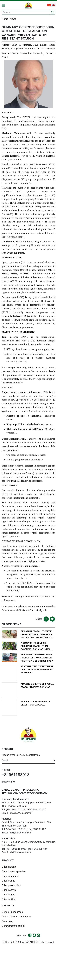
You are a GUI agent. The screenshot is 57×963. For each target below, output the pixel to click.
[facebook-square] (29, 935)
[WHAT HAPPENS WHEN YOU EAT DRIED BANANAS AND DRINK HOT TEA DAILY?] (9, 672)
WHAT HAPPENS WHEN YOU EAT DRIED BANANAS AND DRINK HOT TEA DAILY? (38, 669)
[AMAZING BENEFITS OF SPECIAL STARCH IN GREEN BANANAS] (9, 690)
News (13, 19)
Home (5, 19)
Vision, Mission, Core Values (17, 916)
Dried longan (8, 894)
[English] (49, 4)
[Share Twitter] (52, 619)
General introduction (12, 912)
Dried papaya (9, 890)
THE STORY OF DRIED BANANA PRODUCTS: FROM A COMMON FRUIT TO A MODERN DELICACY (37, 657)
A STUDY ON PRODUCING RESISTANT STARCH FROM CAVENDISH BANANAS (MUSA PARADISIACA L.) (35, 646)
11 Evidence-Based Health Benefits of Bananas (35, 703)
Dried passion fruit (11, 885)
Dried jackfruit (9, 899)
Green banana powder (13, 871)
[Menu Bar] (4, 4)
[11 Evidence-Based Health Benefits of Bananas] (9, 708)
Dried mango (8, 880)
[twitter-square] (34, 935)
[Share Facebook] (46, 619)
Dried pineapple (10, 876)
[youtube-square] (38, 935)
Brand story (8, 921)
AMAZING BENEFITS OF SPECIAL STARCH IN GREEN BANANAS (37, 685)
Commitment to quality (13, 926)
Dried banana (9, 867)
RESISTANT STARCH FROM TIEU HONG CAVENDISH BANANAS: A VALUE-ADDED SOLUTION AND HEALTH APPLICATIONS (37, 634)
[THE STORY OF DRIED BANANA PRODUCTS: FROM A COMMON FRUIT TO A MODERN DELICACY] (9, 657)
